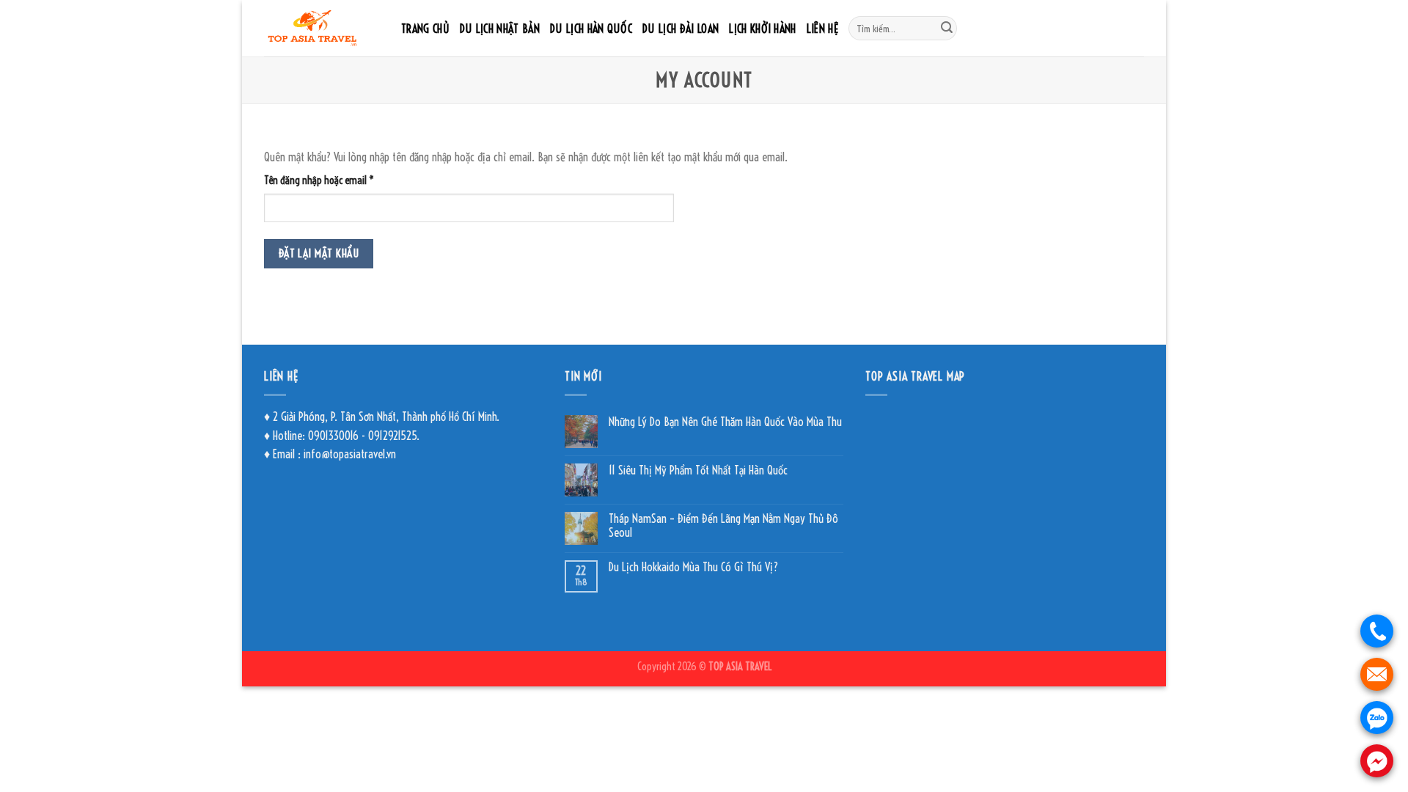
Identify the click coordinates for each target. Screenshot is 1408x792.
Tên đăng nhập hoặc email (328, 181)
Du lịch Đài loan (680, 28)
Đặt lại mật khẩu (319, 253)
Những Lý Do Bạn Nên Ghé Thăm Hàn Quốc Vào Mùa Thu (725, 422)
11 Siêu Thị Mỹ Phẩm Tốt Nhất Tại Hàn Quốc (698, 470)
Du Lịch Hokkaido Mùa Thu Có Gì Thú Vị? (693, 567)
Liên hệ (822, 28)
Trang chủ (425, 28)
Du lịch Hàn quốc (591, 28)
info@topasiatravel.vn (350, 454)
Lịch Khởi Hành (762, 28)
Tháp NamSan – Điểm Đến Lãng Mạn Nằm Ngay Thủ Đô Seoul (723, 526)
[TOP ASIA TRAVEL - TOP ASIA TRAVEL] (321, 28)
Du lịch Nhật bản (500, 28)
